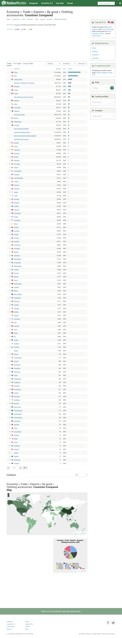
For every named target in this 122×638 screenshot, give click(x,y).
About (27, 621)
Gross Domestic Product (101, 32)
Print (120, 4)
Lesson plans (11, 626)
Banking (95, 51)
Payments (95, 58)
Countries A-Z (11, 624)
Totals (9, 63)
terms (113, 634)
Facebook (108, 622)
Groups (70, 3)
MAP (17, 29)
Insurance (95, 55)
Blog (26, 629)
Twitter (113, 622)
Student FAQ (29, 624)
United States (106, 29)
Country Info (16, 19)
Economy (30, 19)
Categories (33, 3)
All (112, 88)
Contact (27, 626)
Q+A (31, 29)
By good (49, 19)
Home (8, 19)
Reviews (9, 629)
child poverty (96, 36)
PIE (24, 29)
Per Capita (17, 63)
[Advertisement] (47, 44)
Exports (42, 19)
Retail (94, 48)
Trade (36, 19)
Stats (23, 19)
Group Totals (28, 63)
